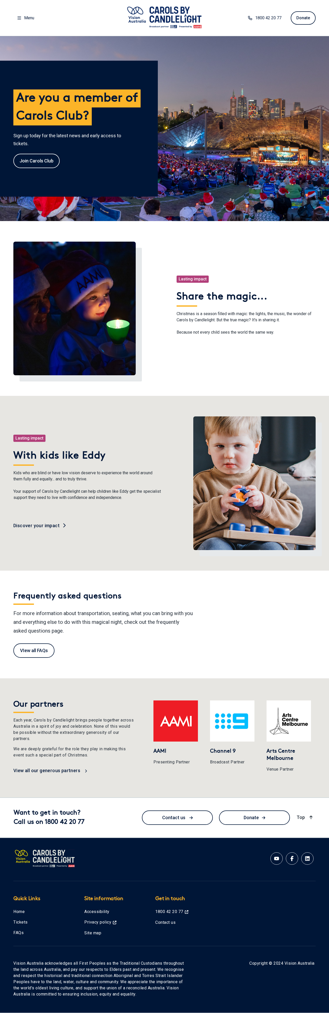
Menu (29, 17)
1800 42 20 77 (268, 17)
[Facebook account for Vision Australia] (292, 858)
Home (19, 911)
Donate (303, 17)
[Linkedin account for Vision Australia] (307, 858)
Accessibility (96, 911)
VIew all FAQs (34, 650)
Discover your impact (37, 525)
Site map (92, 932)
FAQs (18, 932)
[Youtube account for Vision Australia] (276, 858)
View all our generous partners (47, 770)
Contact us (174, 817)
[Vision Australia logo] (164, 17)
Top (305, 817)
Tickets (20, 922)
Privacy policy (97, 922)
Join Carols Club (36, 160)
